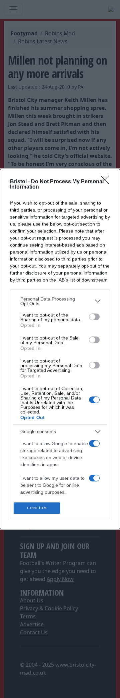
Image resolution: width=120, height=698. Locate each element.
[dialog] (60, 349)
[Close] (107, 182)
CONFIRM (37, 508)
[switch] (94, 317)
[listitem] (60, 301)
